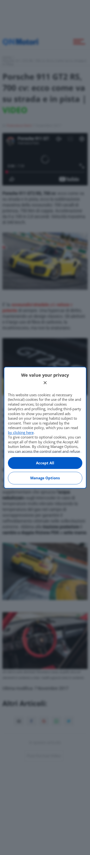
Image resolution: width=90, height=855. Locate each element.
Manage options (45, 477)
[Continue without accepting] (45, 383)
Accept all (45, 462)
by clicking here (21, 432)
